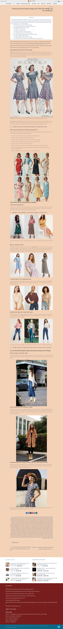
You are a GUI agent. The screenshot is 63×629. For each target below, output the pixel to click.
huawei (15, 537)
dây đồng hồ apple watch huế (34, 522)
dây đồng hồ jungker (42, 530)
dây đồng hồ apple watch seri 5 (39, 523)
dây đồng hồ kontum (15, 531)
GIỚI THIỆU (49, 3)
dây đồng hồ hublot (24, 530)
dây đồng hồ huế (29, 530)
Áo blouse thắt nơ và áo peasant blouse (22, 31)
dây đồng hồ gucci (48, 528)
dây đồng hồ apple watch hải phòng (44, 521)
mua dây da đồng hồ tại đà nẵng (29, 537)
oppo (39, 537)
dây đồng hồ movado (34, 531)
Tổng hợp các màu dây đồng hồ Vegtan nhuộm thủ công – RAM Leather (20, 593)
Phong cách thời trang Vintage (36, 43)
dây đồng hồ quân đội (48, 532)
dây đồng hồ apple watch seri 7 (16, 524)
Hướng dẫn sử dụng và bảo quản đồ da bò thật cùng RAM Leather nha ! (20, 589)
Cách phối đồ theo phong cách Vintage (20, 27)
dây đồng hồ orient (36, 532)
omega (37, 537)
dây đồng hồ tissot (37, 534)
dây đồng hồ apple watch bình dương (44, 520)
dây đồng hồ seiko (48, 533)
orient (41, 537)
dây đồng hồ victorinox (44, 534)
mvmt (35, 537)
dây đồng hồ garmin (29, 528)
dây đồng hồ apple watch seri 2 (19, 523)
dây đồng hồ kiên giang (49, 530)
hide (33, 17)
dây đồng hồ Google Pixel (42, 528)
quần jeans (24, 315)
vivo (52, 538)
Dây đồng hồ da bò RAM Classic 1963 (13, 606)
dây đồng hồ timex (32, 534)
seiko (46, 537)
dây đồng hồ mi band (28, 531)
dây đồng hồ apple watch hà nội (23, 521)
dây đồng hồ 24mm (27, 520)
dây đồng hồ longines (21, 531)
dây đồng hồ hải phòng (38, 529)
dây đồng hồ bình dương (43, 524)
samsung (44, 537)
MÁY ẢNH (18, 3)
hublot (17, 537)
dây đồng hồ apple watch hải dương (33, 521)
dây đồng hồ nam (40, 531)
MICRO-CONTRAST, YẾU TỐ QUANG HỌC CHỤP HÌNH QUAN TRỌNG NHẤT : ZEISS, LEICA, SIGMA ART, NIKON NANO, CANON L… (31, 603)
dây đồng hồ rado (19, 533)
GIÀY (38, 3)
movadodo (22, 537)
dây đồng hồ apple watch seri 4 (29, 523)
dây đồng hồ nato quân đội (47, 531)
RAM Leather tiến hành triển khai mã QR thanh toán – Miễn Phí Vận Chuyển (20, 595)
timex (50, 538)
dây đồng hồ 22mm (21, 520)
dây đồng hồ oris (42, 532)
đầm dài (34, 246)
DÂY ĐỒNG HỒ (8, 3)
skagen (49, 537)
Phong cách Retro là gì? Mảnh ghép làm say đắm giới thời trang (32, 126)
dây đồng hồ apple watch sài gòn (44, 522)
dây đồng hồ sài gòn (31, 533)
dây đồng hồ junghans (35, 530)
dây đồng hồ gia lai (35, 528)
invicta (19, 537)
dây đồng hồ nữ (25, 532)
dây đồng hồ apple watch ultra (35, 524)
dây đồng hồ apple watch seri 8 (25, 524)
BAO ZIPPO (34, 3)
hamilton (12, 537)
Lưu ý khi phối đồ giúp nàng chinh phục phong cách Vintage (24, 34)
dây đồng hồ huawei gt (17, 530)
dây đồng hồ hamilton (45, 529)
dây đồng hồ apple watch (34, 520)
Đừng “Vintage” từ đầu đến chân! (20, 35)
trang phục (29, 117)
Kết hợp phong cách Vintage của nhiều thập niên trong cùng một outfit (28, 38)
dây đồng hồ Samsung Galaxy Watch (40, 533)
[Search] (5, 1)
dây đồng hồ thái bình (25, 534)
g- (10, 537)
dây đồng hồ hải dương (31, 529)
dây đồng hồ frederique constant (20, 528)
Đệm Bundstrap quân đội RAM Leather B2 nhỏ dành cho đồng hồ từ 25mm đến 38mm (22, 591)
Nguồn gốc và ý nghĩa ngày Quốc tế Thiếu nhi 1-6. (15, 598)
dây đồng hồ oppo (30, 532)
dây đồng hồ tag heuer (18, 534)
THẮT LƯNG (43, 3)
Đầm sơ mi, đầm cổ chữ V (19, 30)
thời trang (16, 41)
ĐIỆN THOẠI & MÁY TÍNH (25, 3)
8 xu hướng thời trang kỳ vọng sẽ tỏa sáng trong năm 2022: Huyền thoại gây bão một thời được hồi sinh (20, 548)
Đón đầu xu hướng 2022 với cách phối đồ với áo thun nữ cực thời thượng (34, 347)
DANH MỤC (55, 3)
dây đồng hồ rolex (25, 533)
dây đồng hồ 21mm (15, 520)
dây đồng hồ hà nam (19, 529)
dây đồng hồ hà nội (25, 529)
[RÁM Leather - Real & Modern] (31, 1)
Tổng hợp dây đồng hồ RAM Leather (13, 600)
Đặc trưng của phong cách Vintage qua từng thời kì (24, 26)
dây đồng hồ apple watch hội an (25, 522)
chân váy (19, 204)
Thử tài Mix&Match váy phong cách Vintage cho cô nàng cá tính (32, 212)
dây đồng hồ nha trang (19, 532)
